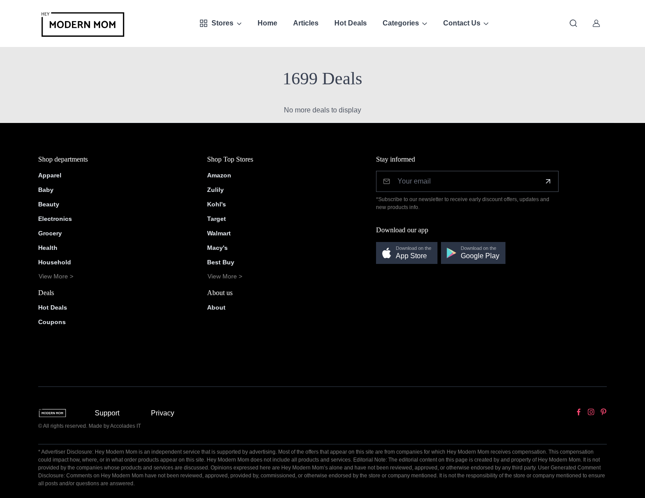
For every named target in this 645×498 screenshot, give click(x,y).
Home (267, 23)
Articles (306, 23)
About (216, 307)
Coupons (52, 321)
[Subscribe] (548, 181)
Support (107, 413)
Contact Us (461, 23)
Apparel (49, 175)
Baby (46, 189)
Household (54, 262)
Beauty (48, 204)
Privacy (162, 413)
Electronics (55, 218)
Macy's (217, 247)
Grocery (50, 233)
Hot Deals (350, 23)
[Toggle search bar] (573, 23)
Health (47, 247)
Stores (222, 23)
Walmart (219, 233)
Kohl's (216, 204)
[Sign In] (596, 23)
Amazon (219, 175)
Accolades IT (125, 426)
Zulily (215, 189)
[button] (406, 253)
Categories (401, 23)
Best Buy (220, 262)
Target (216, 218)
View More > (56, 276)
